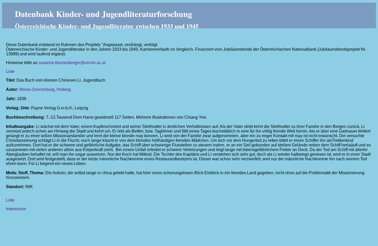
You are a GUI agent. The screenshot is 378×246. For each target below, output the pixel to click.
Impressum (16, 209)
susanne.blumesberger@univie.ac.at (72, 62)
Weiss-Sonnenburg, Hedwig (45, 89)
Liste (10, 71)
